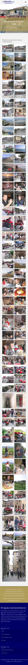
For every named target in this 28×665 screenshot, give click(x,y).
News (2, 631)
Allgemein (21, 26)
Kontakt (3, 640)
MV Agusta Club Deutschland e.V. (11, 26)
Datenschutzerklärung (7, 650)
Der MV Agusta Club (6, 637)
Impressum (4, 653)
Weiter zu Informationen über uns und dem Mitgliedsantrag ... (14, 599)
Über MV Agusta (5, 634)
